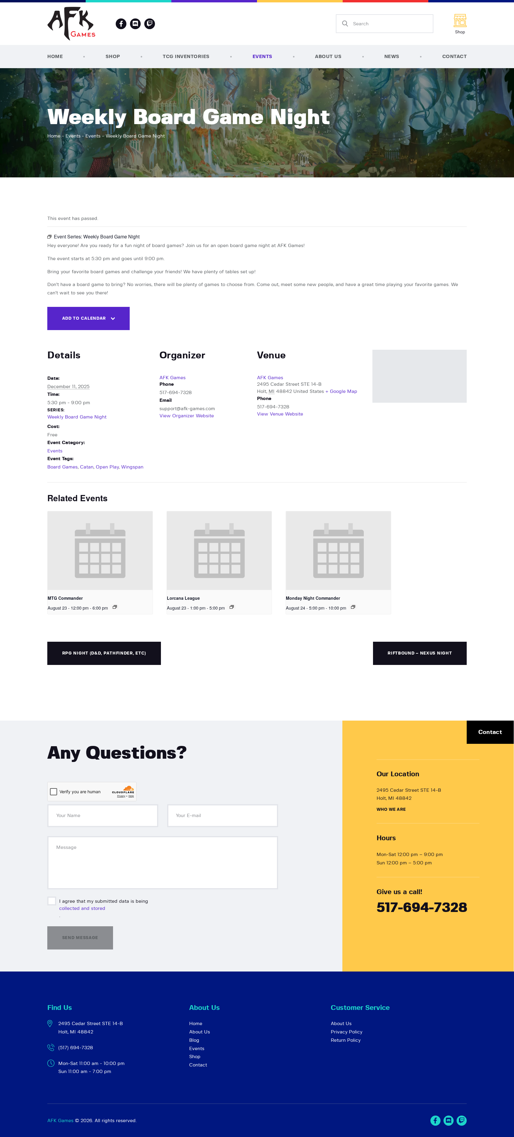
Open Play (107, 467)
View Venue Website (280, 414)
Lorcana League (183, 598)
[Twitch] (462, 1121)
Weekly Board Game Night (76, 417)
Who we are (391, 810)
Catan (86, 467)
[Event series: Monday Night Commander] (353, 607)
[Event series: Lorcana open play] (232, 607)
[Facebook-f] (121, 23)
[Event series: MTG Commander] (115, 607)
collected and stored (82, 908)
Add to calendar (84, 318)
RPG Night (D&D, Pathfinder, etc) (104, 653)
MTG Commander (65, 598)
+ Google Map (341, 391)
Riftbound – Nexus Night (420, 653)
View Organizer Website (186, 415)
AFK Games (172, 377)
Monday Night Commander (313, 598)
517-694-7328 (422, 908)
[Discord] (135, 23)
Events (73, 136)
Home (53, 136)
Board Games (62, 467)
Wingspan (132, 467)
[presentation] (100, 550)
